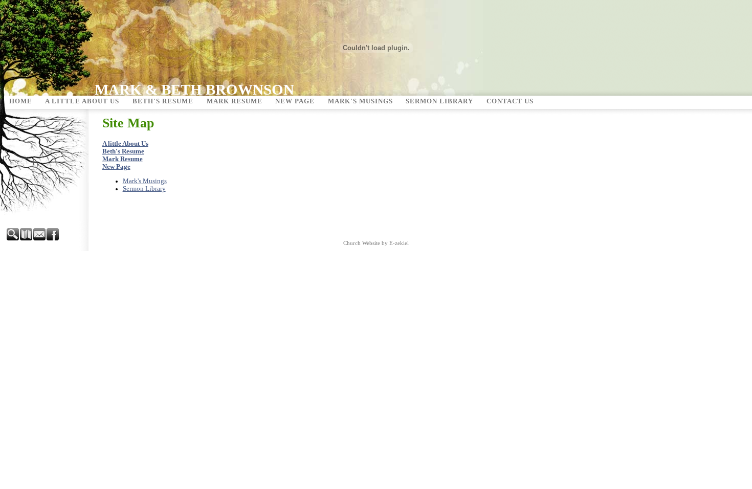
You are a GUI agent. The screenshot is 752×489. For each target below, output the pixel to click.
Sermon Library (439, 101)
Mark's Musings (360, 101)
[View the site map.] (26, 238)
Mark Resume (234, 101)
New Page (295, 101)
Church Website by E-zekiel (376, 243)
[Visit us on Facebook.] (53, 238)
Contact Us (510, 101)
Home (20, 101)
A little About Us (82, 101)
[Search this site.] (13, 238)
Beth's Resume (162, 101)
